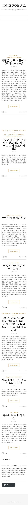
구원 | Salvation (9, 134)
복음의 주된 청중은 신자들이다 (14, 267)
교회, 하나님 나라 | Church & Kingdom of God (14, 131)
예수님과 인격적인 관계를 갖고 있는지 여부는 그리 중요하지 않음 (14, 144)
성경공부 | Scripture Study (14, 57)
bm (9, 263)
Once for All (14, 5)
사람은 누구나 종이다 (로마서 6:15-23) (14, 61)
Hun (6, 112)
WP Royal (17, 502)
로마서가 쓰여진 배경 (14, 217)
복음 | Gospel (13, 55)
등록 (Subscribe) (8, 485)
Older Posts (6, 459)
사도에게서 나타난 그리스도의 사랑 (14, 381)
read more (14, 106)
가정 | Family (14, 412)
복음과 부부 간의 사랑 (14, 416)
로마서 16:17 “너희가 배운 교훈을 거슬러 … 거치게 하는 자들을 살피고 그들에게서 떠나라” (14, 323)
